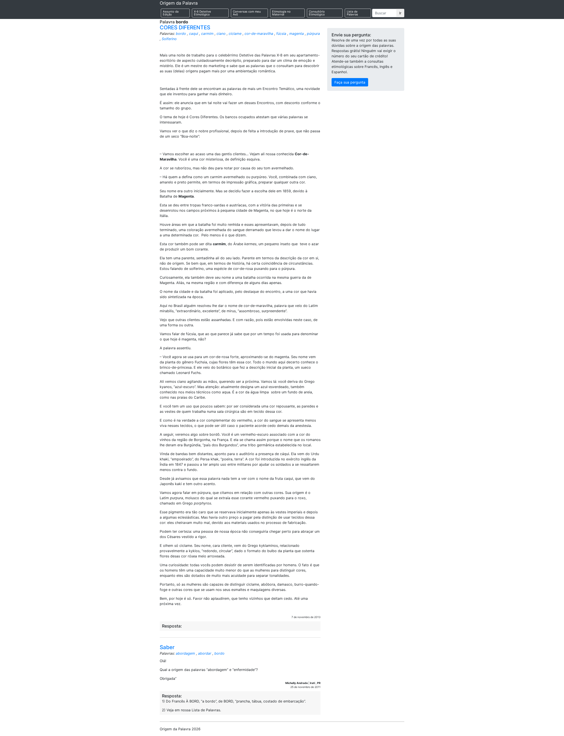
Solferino (169, 39)
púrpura (313, 33)
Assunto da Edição (170, 13)
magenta (296, 33)
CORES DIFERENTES (185, 27)
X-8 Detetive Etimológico (202, 13)
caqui (193, 33)
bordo (181, 33)
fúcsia (281, 33)
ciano (221, 33)
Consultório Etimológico (317, 13)
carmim (207, 33)
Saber (167, 647)
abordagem (185, 653)
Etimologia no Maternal (281, 13)
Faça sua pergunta (349, 82)
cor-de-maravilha (259, 33)
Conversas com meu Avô (247, 13)
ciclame (235, 33)
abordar (204, 653)
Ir (400, 13)
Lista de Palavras (352, 13)
